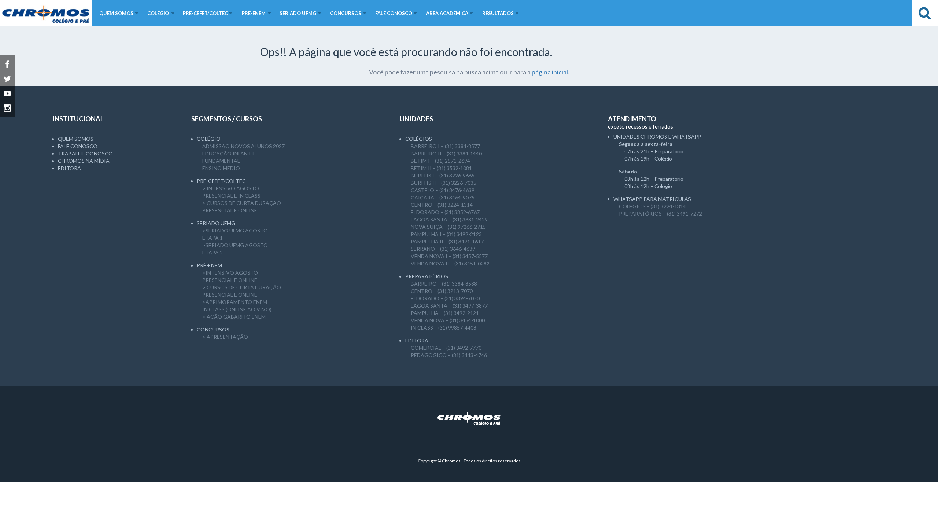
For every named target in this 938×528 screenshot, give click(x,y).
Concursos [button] (345, 13)
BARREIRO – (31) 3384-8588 (444, 283)
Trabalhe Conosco (85, 153)
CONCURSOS (213, 329)
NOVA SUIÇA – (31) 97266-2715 (448, 227)
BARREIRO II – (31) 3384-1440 (446, 153)
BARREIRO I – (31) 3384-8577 (445, 146)
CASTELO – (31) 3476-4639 (442, 190)
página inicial (550, 72)
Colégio (209, 139)
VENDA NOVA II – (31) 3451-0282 (450, 263)
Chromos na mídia (84, 161)
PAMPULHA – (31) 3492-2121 (445, 313)
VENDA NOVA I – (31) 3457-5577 (449, 256)
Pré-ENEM (209, 265)
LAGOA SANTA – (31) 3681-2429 (449, 219)
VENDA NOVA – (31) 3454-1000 (448, 320)
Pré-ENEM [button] (254, 13)
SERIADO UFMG (216, 223)
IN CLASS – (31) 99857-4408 (443, 327)
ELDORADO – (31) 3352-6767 (445, 212)
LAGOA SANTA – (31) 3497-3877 (449, 305)
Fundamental (221, 161)
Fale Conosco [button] (393, 13)
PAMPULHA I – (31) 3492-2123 (446, 234)
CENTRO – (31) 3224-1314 (442, 205)
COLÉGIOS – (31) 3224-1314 (652, 206)
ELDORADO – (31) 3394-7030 (445, 298)
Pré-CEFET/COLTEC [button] (205, 13)
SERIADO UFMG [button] (298, 13)
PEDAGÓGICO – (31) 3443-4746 (449, 355)
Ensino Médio (221, 168)
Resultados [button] (498, 13)
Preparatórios (426, 276)
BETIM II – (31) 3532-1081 (441, 168)
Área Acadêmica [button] (447, 13)
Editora (69, 168)
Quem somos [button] (116, 13)
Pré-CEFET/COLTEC (221, 181)
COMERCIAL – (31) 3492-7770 (446, 348)
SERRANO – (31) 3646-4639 (443, 249)
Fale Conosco (77, 146)
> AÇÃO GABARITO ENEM (234, 317)
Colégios (418, 139)
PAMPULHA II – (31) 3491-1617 (447, 241)
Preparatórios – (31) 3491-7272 (660, 213)
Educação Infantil (229, 153)
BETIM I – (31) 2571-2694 (440, 161)
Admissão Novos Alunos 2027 (243, 146)
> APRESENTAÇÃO (225, 337)
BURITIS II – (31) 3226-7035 (443, 183)
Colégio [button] (158, 13)
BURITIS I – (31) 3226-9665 (442, 175)
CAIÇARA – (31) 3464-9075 (442, 197)
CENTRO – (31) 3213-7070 (442, 291)
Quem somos (75, 139)
